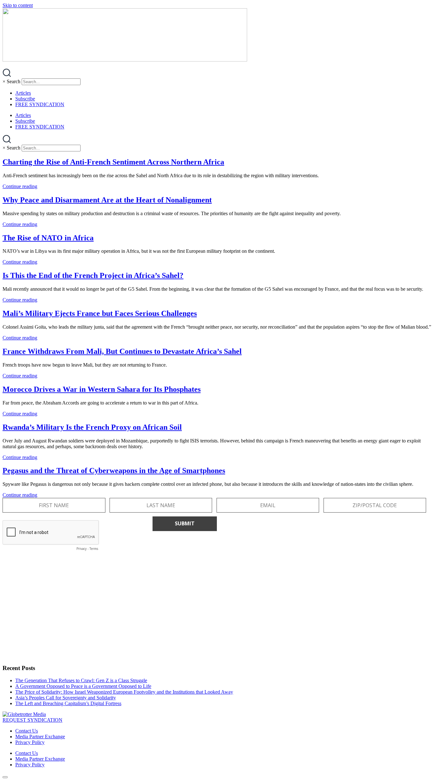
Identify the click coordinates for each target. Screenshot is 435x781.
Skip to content (18, 5)
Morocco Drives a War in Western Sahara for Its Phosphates (102, 389)
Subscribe (25, 98)
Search (13, 81)
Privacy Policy (30, 742)
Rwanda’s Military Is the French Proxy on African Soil (92, 427)
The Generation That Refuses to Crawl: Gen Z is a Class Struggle (81, 680)
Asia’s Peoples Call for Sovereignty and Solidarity (65, 697)
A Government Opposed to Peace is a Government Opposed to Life (83, 686)
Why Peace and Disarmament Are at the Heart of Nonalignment (107, 200)
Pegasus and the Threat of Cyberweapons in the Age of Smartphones (114, 470)
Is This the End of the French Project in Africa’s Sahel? (93, 275)
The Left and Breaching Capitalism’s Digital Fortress (68, 703)
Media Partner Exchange (40, 736)
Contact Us (26, 731)
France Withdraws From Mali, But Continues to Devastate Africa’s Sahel (122, 351)
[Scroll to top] (5, 777)
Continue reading (20, 186)
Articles (23, 93)
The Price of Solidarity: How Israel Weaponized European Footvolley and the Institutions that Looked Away (124, 692)
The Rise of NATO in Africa (48, 238)
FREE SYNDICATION (39, 104)
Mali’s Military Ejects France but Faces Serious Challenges (100, 313)
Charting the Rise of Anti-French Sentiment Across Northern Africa (113, 162)
